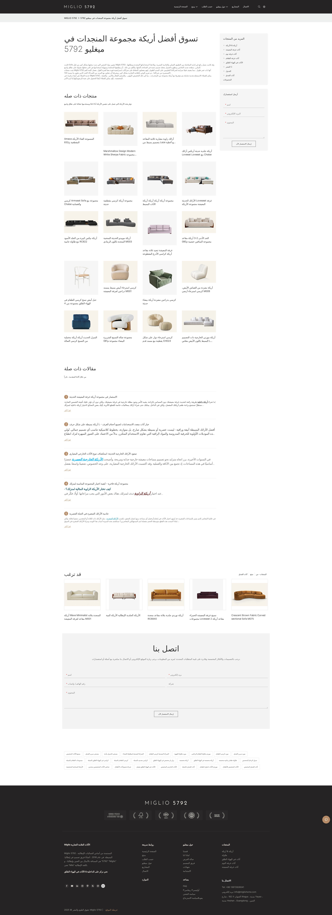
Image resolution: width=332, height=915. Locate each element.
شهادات (186, 867)
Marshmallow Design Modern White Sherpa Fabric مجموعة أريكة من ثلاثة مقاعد (119, 153)
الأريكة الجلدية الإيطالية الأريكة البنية (123, 615)
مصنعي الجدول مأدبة (110, 754)
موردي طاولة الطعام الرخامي (201, 754)
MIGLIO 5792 (70, 18)
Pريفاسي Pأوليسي (191, 890)
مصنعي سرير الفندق (92, 754)
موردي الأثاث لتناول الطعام (208, 767)
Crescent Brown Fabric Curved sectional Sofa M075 (248, 617)
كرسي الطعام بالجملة (121, 760)
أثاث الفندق (243, 574)
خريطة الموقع (111, 910)
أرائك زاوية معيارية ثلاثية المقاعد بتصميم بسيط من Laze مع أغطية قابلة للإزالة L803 (159, 140)
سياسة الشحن (189, 894)
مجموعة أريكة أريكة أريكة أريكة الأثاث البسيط (158, 202)
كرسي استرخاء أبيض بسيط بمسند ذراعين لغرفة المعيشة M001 (119, 289)
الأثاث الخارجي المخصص (169, 767)
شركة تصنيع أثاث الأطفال (123, 767)
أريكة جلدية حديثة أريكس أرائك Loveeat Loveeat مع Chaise (197, 153)
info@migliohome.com (245, 892)
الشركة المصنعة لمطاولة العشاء (133, 754)
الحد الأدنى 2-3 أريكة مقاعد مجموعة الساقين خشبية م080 (196, 240)
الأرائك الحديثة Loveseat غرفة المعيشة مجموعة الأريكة (197, 202)
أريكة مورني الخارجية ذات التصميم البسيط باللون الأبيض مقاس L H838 (198, 339)
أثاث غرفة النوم (228, 863)
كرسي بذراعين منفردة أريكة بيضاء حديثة (159, 302)
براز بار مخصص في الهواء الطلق (163, 760)
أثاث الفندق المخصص (251, 767)
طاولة (224, 855)
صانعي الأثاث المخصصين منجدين (98, 767)
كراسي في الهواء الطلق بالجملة (98, 760)
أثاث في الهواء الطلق (231, 859)
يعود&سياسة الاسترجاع (193, 898)
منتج (251, 574)
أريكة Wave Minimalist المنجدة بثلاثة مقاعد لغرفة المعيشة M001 (82, 617)
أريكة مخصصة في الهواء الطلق (203, 760)
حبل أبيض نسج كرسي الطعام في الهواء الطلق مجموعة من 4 (80, 302)
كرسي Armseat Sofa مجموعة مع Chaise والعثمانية (81, 202)
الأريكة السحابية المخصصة (74, 767)
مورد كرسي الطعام (222, 754)
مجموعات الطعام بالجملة (74, 760)
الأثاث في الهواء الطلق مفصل (145, 767)
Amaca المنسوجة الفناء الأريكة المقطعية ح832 (79, 140)
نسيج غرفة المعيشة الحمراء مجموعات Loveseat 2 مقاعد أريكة (207, 617)
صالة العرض (188, 859)
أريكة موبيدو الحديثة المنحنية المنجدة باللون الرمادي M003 (117, 240)
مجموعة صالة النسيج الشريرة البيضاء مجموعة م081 (117, 339)
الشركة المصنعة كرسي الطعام (159, 754)
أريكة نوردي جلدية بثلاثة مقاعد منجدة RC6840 (165, 617)
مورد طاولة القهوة (180, 754)
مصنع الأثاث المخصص (73, 754)
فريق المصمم (189, 863)
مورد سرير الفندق (239, 754)
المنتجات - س (261, 574)
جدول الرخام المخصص (249, 760)
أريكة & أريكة (227, 851)
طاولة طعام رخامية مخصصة (228, 760)
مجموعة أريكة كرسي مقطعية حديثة (117, 202)
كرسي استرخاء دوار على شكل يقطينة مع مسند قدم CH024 (157, 339)
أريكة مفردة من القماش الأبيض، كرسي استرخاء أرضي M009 (197, 289)
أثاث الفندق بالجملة (188, 767)
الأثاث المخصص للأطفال (230, 767)
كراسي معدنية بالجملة (141, 760)
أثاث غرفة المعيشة (230, 867)
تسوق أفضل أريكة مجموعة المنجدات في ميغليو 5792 (103, 18)
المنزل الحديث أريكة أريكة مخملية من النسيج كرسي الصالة (80, 339)
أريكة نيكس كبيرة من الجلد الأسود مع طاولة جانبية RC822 (80, 240)
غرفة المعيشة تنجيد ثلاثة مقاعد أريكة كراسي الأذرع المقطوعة (157, 252)
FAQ (185, 886)
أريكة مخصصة (183, 760)
